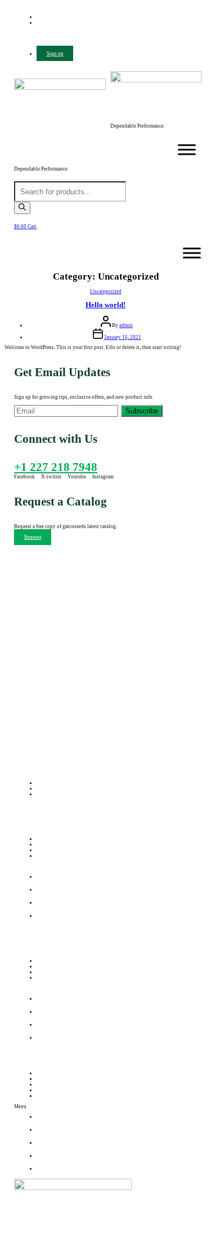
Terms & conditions (58, 972)
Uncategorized (106, 291)
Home (43, 839)
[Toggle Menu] (187, 150)
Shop (42, 850)
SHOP (43, 1090)
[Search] (22, 208)
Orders (44, 961)
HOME (44, 1073)
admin (126, 325)
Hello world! (105, 304)
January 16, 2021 (122, 337)
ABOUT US (50, 1079)
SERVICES (49, 1084)
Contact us (48, 855)
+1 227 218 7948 (55, 467)
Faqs (42, 977)
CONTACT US (53, 1096)
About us (47, 844)
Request (33, 537)
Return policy (51, 966)
